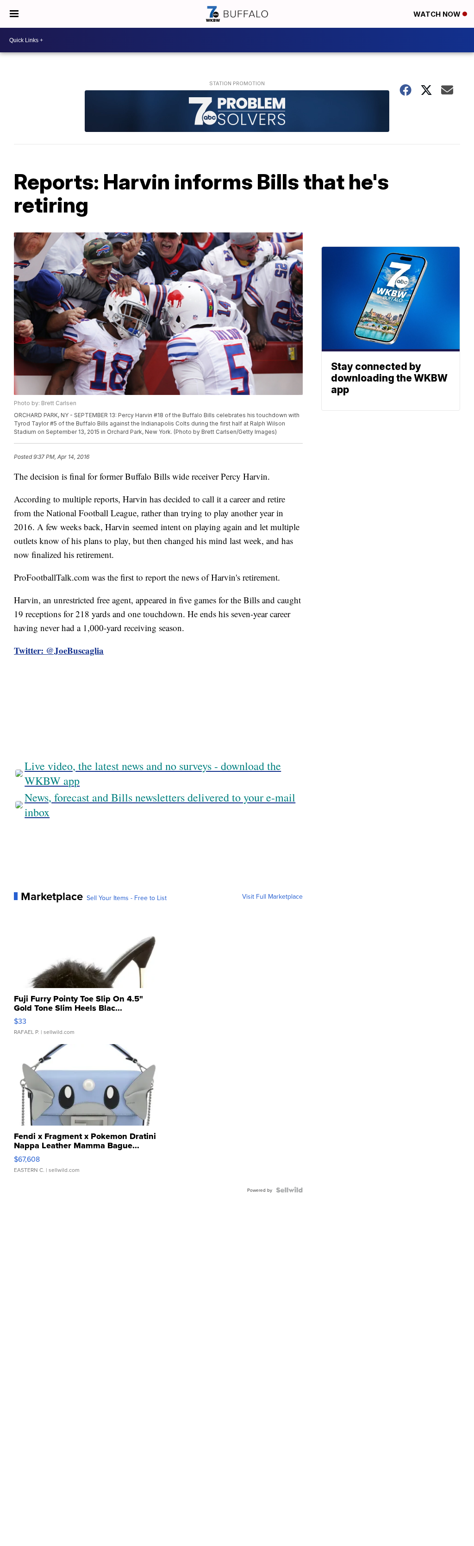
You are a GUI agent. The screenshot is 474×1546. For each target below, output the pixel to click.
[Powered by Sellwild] (289, 1190)
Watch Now (437, 14)
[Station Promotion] (237, 112)
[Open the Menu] (14, 14)
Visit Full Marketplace (272, 896)
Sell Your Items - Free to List (127, 898)
